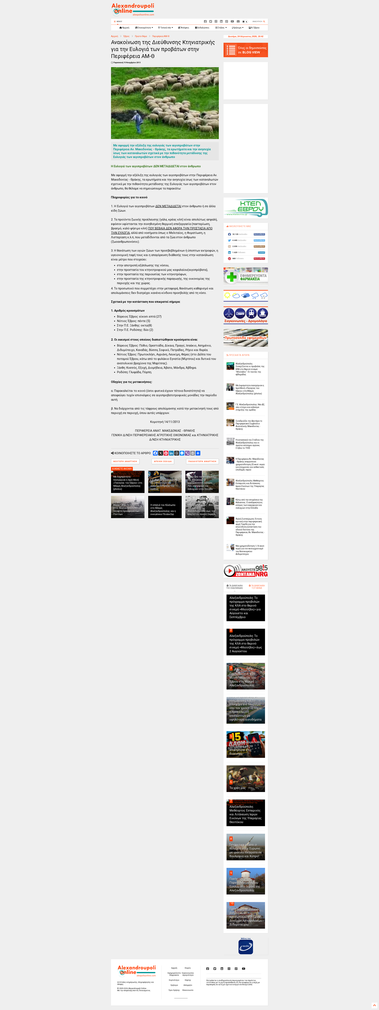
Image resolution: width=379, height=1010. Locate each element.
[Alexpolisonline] (238, 21)
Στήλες (221, 27)
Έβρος (126, 36)
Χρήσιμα (237, 27)
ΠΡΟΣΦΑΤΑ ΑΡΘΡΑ (239, 355)
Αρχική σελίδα (163, 461)
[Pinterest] (226, 21)
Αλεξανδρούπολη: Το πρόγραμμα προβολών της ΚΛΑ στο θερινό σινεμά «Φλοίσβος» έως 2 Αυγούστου (245, 643)
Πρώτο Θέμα (141, 36)
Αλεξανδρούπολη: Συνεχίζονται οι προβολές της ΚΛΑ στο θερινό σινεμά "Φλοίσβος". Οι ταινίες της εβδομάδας (250, 369)
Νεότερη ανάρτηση (125, 461)
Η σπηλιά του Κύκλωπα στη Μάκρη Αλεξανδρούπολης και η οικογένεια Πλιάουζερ (163, 510)
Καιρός (188, 968)
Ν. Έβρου (255, 27)
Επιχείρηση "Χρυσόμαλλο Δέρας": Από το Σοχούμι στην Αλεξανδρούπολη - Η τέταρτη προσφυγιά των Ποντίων (127, 508)
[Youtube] (232, 21)
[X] (210, 21)
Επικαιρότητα (144, 27)
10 (231, 903)
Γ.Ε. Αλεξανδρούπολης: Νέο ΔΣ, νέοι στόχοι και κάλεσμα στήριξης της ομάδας (164, 484)
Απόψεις (184, 27)
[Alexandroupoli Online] (132, 15)
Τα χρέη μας (237, 788)
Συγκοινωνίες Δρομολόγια (188, 974)
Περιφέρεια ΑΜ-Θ (160, 36)
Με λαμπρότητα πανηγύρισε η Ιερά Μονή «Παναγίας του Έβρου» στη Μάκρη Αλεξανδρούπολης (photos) (127, 482)
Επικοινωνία (187, 990)
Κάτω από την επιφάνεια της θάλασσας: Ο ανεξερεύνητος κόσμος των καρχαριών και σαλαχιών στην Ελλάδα (201, 482)
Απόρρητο (187, 985)
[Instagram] (216, 21)
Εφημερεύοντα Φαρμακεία (174, 974)
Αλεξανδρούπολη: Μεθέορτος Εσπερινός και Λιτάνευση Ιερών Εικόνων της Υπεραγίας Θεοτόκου (245, 814)
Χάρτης (188, 980)
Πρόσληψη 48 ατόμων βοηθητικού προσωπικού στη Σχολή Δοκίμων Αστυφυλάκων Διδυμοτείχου (245, 916)
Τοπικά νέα (165, 27)
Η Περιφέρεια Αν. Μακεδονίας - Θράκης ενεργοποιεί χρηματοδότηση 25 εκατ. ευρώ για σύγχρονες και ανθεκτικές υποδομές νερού (250, 464)
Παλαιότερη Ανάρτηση (202, 461)
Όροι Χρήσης (174, 990)
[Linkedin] (221, 21)
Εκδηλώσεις (203, 27)
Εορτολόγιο (174, 980)
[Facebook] (205, 21)
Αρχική (125, 27)
